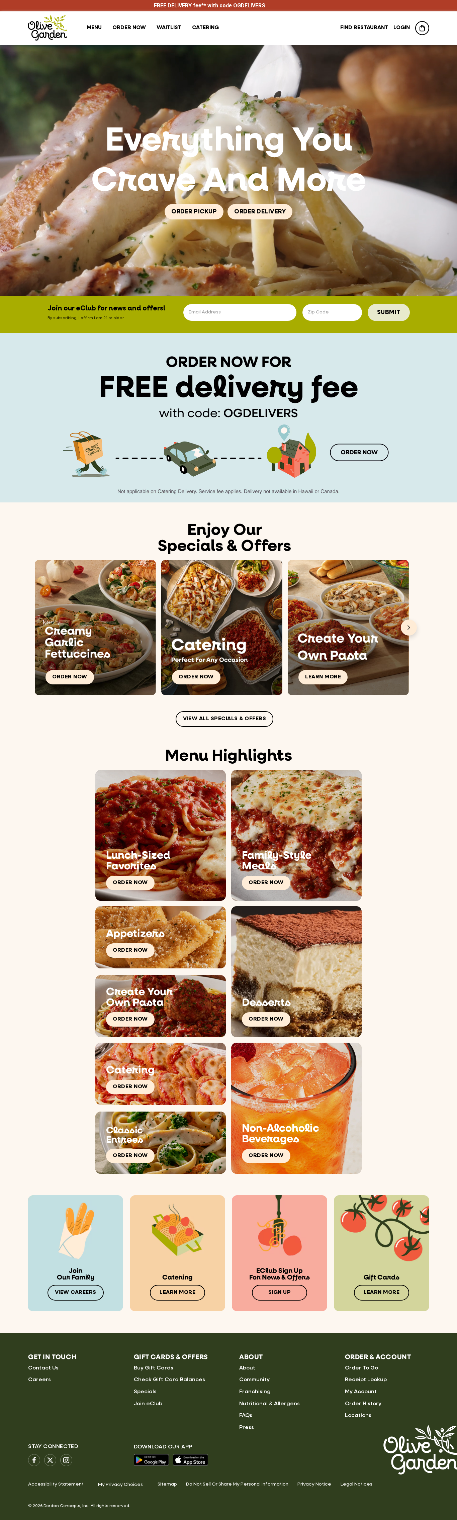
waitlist (169, 27)
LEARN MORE (323, 677)
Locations (358, 1415)
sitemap (167, 1484)
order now (129, 27)
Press (246, 1427)
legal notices (356, 1484)
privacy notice (314, 1484)
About (247, 1368)
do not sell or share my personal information (237, 1484)
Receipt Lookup (366, 1380)
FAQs (245, 1415)
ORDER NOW (69, 677)
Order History (363, 1404)
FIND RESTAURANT (364, 27)
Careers (39, 1380)
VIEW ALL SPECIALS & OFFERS (224, 719)
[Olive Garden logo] (47, 28)
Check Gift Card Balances (169, 1380)
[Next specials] (409, 628)
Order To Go (361, 1368)
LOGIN (401, 27)
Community (254, 1380)
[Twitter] (50, 1460)
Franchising (255, 1392)
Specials (145, 1392)
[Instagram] (66, 1460)
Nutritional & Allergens (269, 1404)
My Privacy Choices (120, 1484)
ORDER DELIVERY (260, 212)
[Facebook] (34, 1460)
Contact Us (43, 1368)
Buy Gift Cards (153, 1368)
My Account (361, 1392)
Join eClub (148, 1404)
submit (388, 312)
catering (205, 27)
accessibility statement (56, 1484)
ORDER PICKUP (194, 212)
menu (94, 27)
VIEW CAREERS (75, 1292)
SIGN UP (279, 1292)
